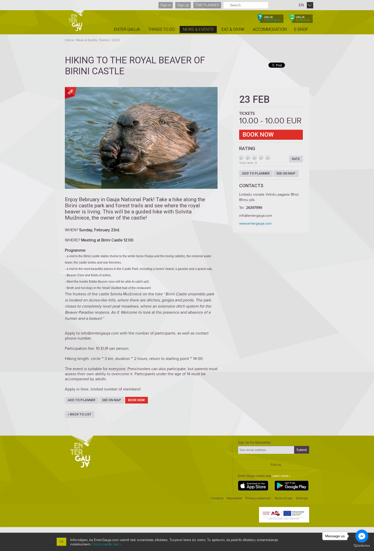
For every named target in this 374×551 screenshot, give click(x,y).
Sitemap (302, 498)
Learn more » (281, 476)
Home (69, 40)
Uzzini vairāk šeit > (106, 544)
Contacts (217, 498)
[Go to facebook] (361, 536)
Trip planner (207, 5)
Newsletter (234, 498)
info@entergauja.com (255, 215)
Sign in (165, 5)
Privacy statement (258, 498)
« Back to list (79, 414)
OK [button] (62, 542)
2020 (116, 40)
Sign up (183, 5)
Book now (136, 400)
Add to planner (81, 400)
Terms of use (283, 498)
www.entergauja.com (255, 223)
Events (104, 40)
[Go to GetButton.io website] (362, 545)
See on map (111, 400)
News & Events (86, 40)
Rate (296, 159)
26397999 (254, 208)
